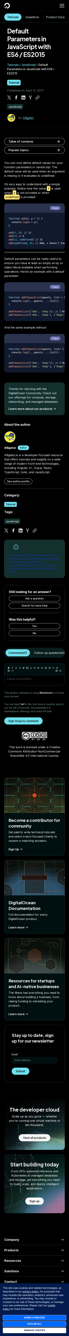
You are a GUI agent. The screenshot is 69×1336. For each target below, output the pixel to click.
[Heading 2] (38, 667)
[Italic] (12, 667)
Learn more (16, 927)
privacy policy (30, 1291)
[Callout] (57, 667)
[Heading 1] (34, 667)
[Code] (12, 670)
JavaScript (28, 65)
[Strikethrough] (19, 667)
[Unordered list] (45, 667)
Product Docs (55, 17)
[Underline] (16, 667)
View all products (34, 1138)
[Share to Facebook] (16, 97)
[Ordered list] (49, 667)
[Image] (27, 667)
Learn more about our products (30, 409)
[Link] (23, 667)
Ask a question (34, 598)
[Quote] (53, 667)
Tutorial (13, 82)
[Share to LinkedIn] (23, 97)
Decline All (34, 1323)
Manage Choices (34, 1330)
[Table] (8, 670)
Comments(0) (17, 653)
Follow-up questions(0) (49, 653)
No (34, 633)
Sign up (34, 1201)
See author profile (18, 481)
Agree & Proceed (34, 1317)
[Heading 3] (42, 667)
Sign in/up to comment (23, 721)
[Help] (60, 670)
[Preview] (56, 670)
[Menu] (62, 6)
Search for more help (35, 605)
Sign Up (13, 849)
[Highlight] (31, 667)
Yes (34, 626)
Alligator (28, 118)
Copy (55, 207)
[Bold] (8, 667)
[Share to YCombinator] (30, 97)
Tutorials (13, 17)
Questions (32, 17)
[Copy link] (37, 97)
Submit (20, 1071)
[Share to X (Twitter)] (9, 97)
